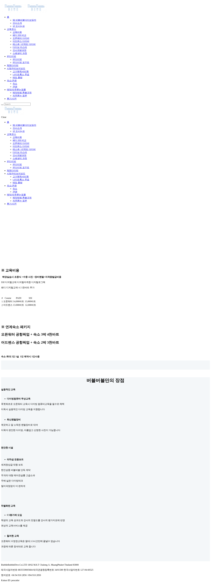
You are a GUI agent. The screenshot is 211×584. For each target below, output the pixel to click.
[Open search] (2, 104)
